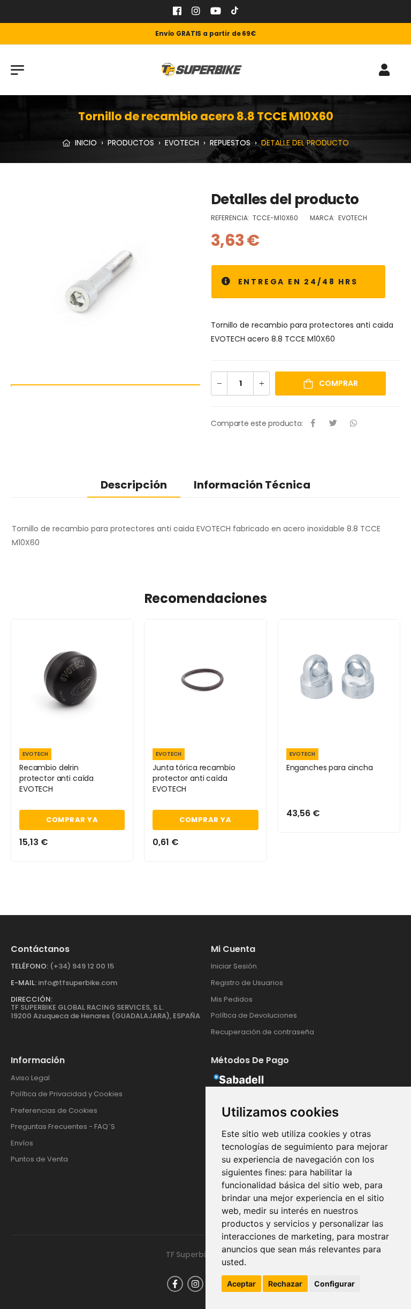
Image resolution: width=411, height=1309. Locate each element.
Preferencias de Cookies (54, 1110)
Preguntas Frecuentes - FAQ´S (63, 1126)
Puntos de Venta (39, 1159)
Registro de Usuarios (247, 983)
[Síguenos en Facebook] (177, 12)
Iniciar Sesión (234, 966)
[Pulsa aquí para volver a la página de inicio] (202, 70)
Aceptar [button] (241, 1283)
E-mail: (23, 983)
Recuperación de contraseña (262, 1032)
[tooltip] (227, 281)
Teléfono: (29, 966)
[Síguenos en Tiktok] (234, 12)
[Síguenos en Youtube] (215, 12)
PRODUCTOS (131, 142)
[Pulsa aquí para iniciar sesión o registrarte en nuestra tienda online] (384, 70)
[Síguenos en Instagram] (195, 12)
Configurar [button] (334, 1283)
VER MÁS (72, 728)
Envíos (22, 1143)
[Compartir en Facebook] (313, 424)
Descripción (134, 484)
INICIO (85, 142)
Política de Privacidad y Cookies (67, 1094)
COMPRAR (337, 383)
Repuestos (230, 142)
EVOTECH (182, 142)
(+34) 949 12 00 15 (82, 966)
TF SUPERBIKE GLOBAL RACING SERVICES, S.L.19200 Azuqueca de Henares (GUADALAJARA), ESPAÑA (105, 1011)
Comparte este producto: (257, 423)
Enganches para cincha (329, 767)
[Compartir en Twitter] (333, 424)
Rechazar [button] (285, 1283)
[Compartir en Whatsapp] (354, 424)
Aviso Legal (30, 1078)
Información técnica (252, 484)
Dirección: (31, 999)
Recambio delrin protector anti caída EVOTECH (56, 778)
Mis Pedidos (232, 999)
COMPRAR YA (72, 820)
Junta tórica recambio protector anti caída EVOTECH (194, 778)
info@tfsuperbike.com (77, 983)
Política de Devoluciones (254, 1015)
